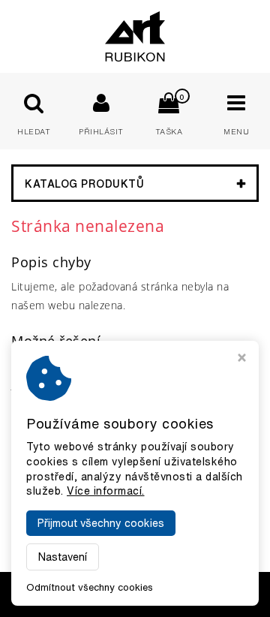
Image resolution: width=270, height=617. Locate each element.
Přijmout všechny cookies (101, 523)
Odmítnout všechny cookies (89, 587)
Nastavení (62, 557)
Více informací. (106, 491)
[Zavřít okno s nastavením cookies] (241, 359)
